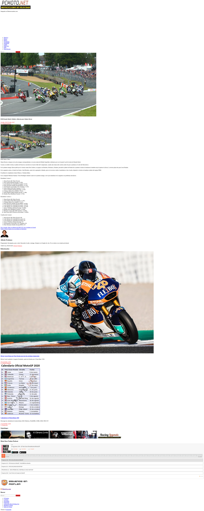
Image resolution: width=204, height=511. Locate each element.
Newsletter (6, 501)
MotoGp (6, 37)
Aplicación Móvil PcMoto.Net (11, 504)
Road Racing (7, 49)
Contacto (6, 499)
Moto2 (5, 39)
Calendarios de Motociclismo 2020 (10, 418)
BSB (5, 47)
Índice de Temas (8, 507)
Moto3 (5, 40)
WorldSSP (6, 43)
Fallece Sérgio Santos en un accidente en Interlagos (13, 229)
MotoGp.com (6, 489)
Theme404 (8, 509)
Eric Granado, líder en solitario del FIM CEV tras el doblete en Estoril (18, 227)
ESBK (5, 44)
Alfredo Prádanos (6, 123)
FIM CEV (6, 46)
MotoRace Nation (8, 505)
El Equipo (6, 498)
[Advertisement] (102, 24)
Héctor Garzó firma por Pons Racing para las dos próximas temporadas (20, 356)
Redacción (5, 425)
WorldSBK (6, 42)
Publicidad (6, 502)
